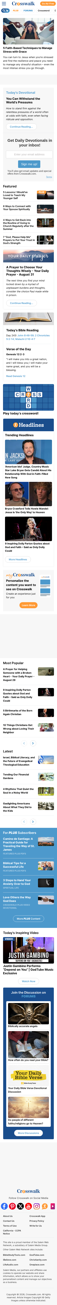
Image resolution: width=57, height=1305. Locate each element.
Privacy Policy (36, 1221)
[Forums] (44, 1206)
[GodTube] (52, 1206)
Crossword (44, 10)
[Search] (5, 10)
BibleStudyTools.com (14, 1255)
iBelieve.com (9, 1259)
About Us (8, 1216)
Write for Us (35, 1225)
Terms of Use (10, 1225)
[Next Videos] (33, 743)
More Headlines (18, 559)
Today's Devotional (20, 92)
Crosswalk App (37, 1216)
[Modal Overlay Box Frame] (29, 158)
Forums (28, 10)
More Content (28, 918)
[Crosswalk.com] (23, 4)
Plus (15, 10)
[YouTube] (28, 1206)
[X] (20, 1206)
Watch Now (28, 981)
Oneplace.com (37, 1264)
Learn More (28, 605)
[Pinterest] (12, 1206)
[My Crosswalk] (21, 576)
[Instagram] (36, 1206)
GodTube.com (36, 1255)
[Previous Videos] (24, 743)
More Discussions (28, 1133)
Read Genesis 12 (15, 376)
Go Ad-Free (48, 3)
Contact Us (8, 1221)
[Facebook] (4, 1206)
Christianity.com (38, 1259)
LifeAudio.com (10, 1264)
